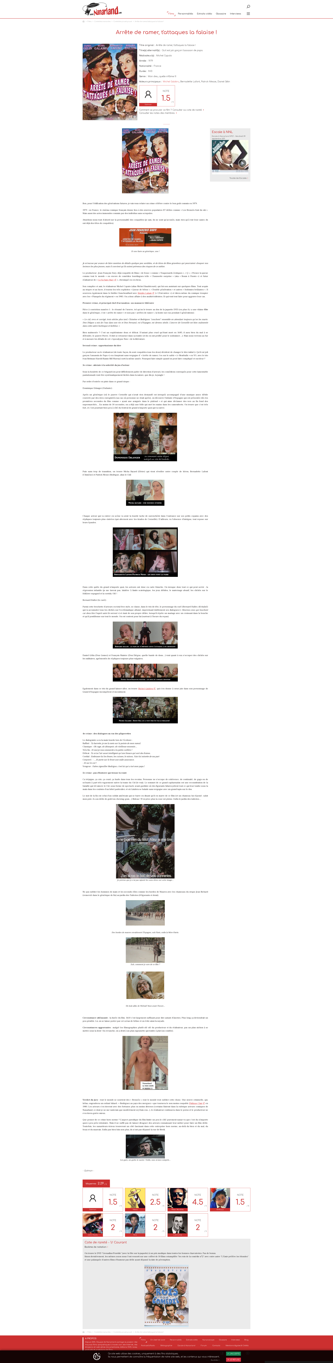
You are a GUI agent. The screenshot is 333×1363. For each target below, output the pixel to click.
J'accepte (234, 1354)
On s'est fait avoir (157, 1340)
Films (171, 14)
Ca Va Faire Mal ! (106, 279)
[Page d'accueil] (84, 21)
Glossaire (221, 14)
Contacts (216, 1345)
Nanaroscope (208, 1340)
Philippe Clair (195, 1103)
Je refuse (234, 1360)
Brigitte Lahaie (145, 293)
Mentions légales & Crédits (237, 1345)
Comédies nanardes (102, 21)
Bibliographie (166, 1345)
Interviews (235, 14)
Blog (246, 1340)
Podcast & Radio (148, 1345)
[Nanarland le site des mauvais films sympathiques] (102, 9)
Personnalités (185, 14)
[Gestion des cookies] (96, 1357)
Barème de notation (95, 1247)
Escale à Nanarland (186, 1345)
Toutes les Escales (238, 178)
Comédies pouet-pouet (122, 21)
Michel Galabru (171, 81)
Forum (204, 1345)
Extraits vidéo (204, 14)
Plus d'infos (214, 1360)
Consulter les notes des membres (157, 113)
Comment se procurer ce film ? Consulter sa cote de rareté (170, 110)
